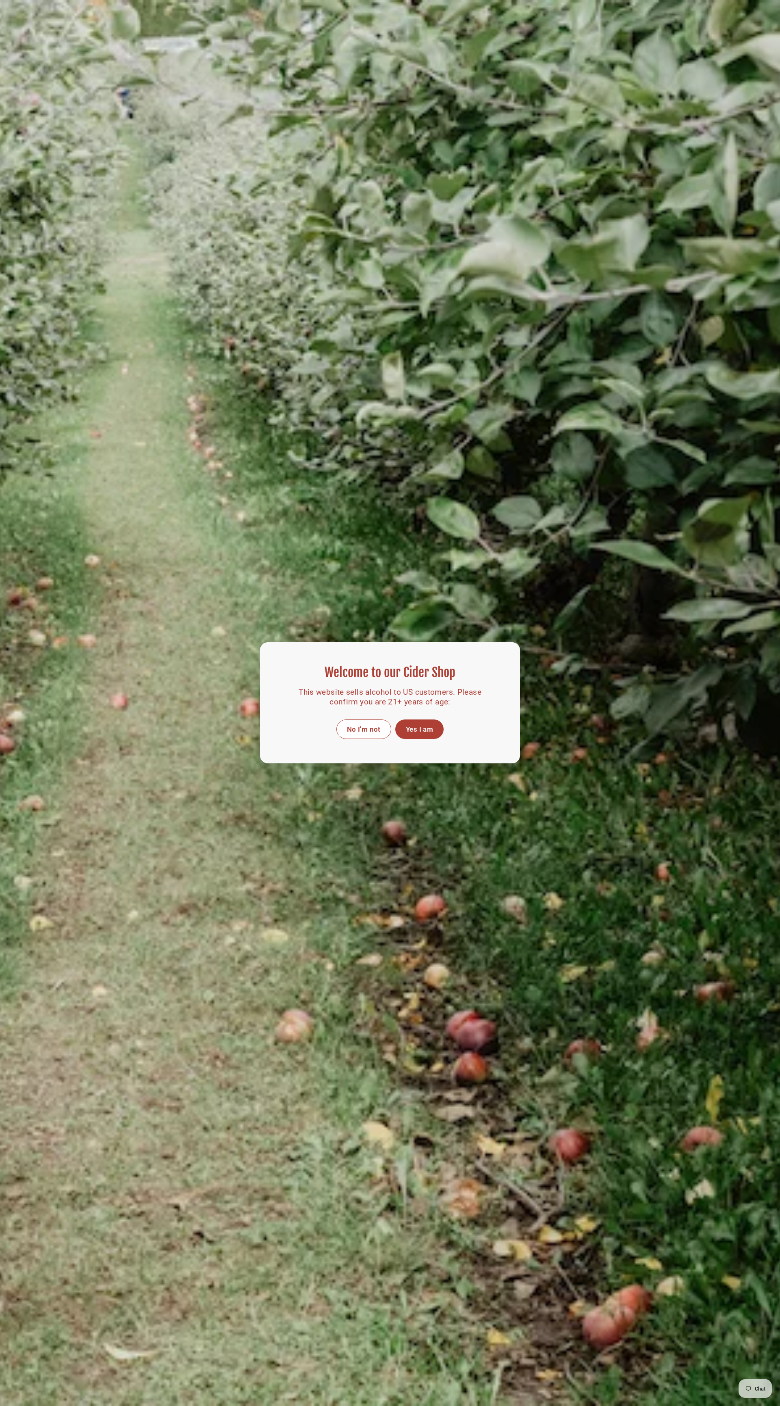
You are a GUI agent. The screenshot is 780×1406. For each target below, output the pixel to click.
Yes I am (419, 729)
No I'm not (364, 729)
